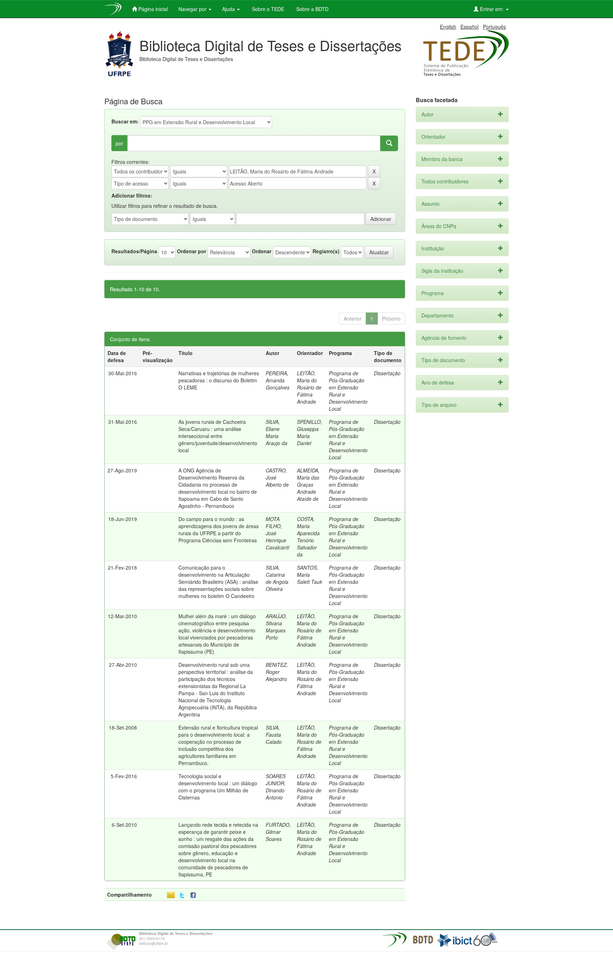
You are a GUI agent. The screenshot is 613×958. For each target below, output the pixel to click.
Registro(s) (326, 251)
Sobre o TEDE (267, 8)
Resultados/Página (134, 251)
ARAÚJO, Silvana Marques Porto (276, 627)
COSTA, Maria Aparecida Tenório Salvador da (308, 536)
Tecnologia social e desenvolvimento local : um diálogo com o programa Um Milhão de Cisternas (217, 787)
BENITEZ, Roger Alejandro (277, 671)
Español (469, 26)
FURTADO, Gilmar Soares (278, 831)
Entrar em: (492, 8)
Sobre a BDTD (311, 8)
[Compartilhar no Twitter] (182, 895)
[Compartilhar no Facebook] (195, 895)
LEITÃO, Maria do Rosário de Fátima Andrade (309, 387)
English (448, 26)
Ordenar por (191, 251)
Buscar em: (125, 121)
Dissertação (387, 373)
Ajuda (229, 8)
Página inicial (152, 8)
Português (494, 26)
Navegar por (193, 8)
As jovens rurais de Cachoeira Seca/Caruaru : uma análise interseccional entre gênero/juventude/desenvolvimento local (217, 436)
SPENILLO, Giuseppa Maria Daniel (309, 432)
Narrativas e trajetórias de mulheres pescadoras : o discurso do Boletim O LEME (218, 380)
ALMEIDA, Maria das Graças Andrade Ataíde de (308, 484)
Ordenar (261, 251)
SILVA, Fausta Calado (274, 734)
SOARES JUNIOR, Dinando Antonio (276, 787)
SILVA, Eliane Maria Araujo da (276, 432)
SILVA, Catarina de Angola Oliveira (277, 578)
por (119, 143)
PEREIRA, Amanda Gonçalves (277, 380)
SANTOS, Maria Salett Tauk (309, 574)
